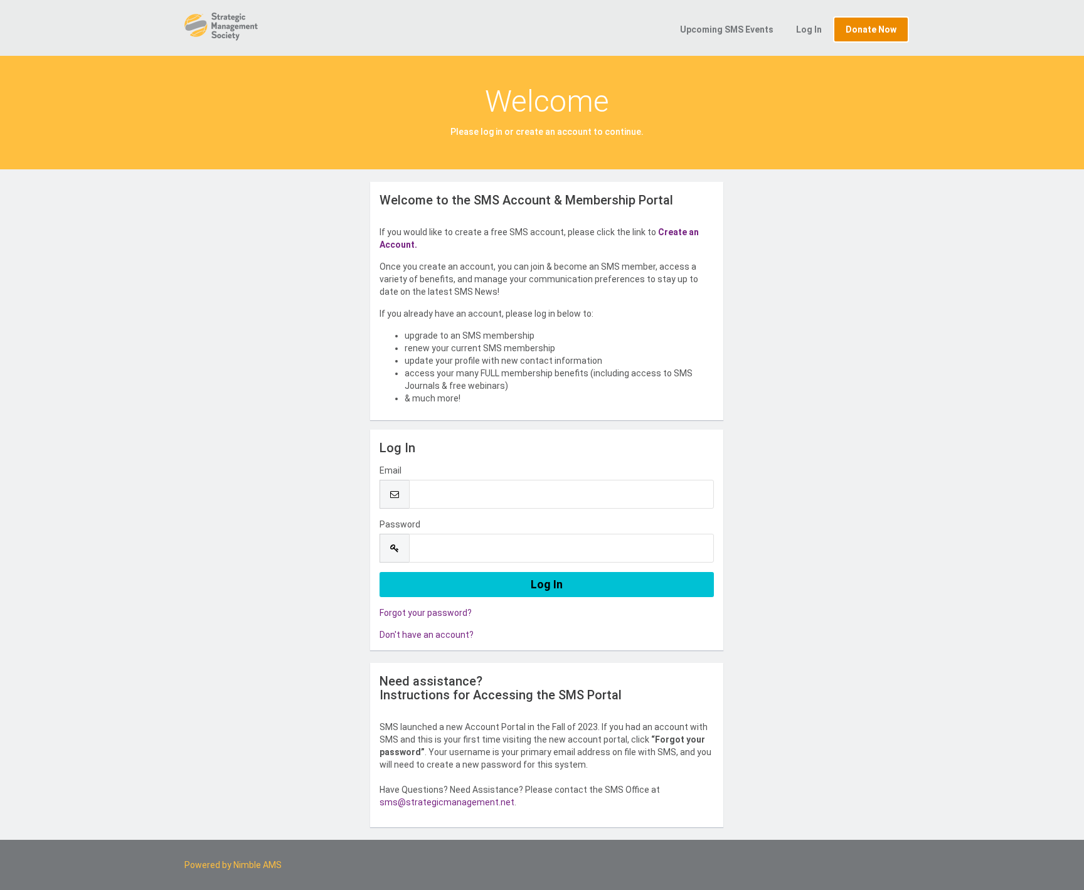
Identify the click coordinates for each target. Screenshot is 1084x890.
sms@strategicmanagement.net (447, 802)
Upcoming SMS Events (726, 29)
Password (400, 524)
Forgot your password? (426, 613)
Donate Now (871, 29)
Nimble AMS (257, 865)
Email (390, 470)
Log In (809, 29)
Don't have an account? (427, 635)
